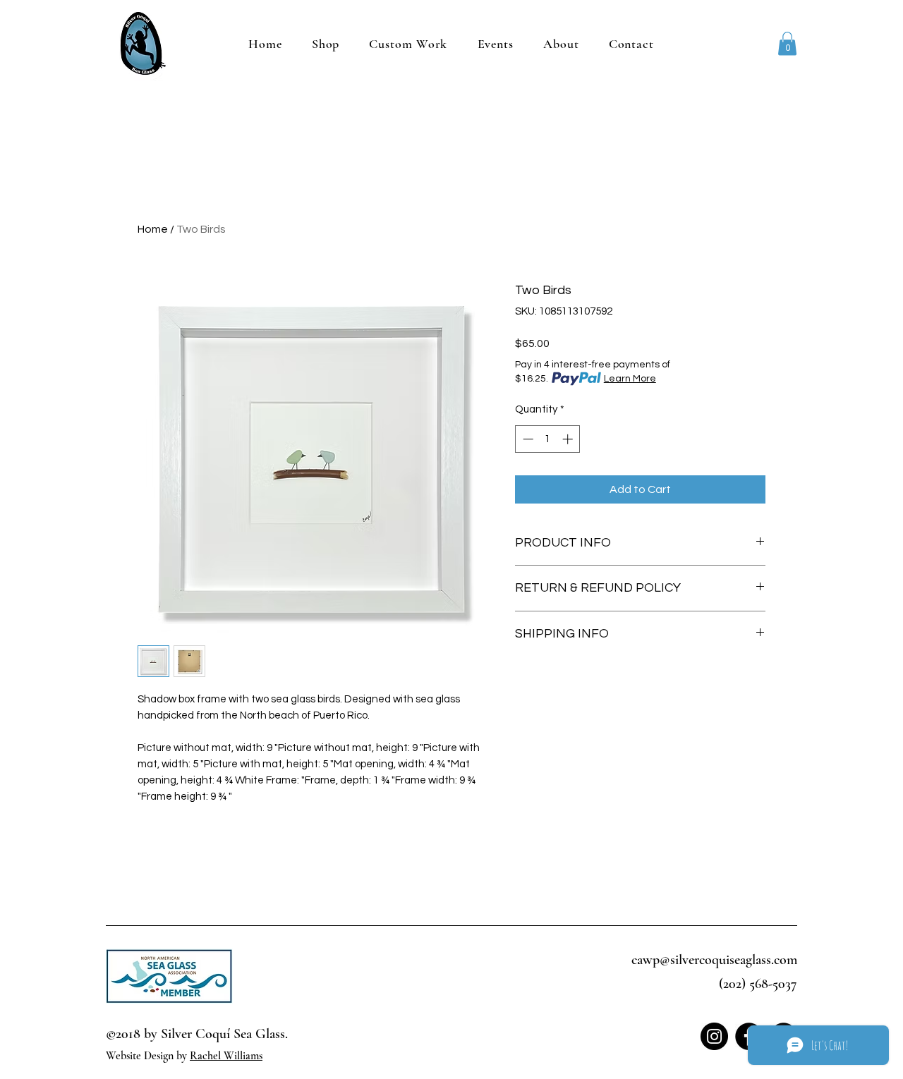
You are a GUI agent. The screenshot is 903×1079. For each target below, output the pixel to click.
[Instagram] (714, 1036)
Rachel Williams (226, 1056)
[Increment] (568, 439)
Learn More (630, 379)
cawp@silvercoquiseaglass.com (714, 959)
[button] (787, 43)
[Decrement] (526, 439)
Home (153, 229)
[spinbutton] (547, 439)
